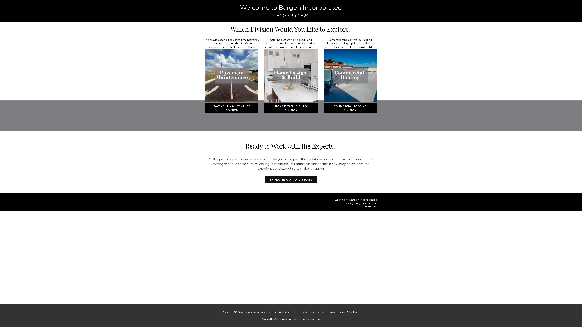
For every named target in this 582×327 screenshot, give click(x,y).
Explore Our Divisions (291, 179)
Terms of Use (369, 203)
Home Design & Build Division (291, 108)
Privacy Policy (352, 203)
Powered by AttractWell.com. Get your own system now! (291, 319)
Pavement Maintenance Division (231, 108)
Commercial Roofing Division (350, 108)
